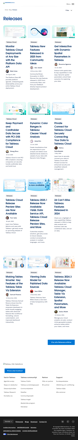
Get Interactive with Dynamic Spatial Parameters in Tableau (63, 53)
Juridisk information (9, 427)
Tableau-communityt (29, 377)
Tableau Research (10, 392)
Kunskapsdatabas (62, 381)
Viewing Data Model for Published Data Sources (39, 282)
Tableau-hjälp (61, 388)
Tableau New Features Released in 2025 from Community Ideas (37, 55)
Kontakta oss (8, 396)
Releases (14, 10)
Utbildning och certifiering (65, 385)
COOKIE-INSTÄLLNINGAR (29, 431)
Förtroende (19, 422)
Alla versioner (60, 392)
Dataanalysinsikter (10, 388)
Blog (10, 10)
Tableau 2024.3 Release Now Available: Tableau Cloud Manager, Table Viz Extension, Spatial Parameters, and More (63, 292)
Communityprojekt (27, 396)
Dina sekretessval (12, 434)
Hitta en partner (47, 381)
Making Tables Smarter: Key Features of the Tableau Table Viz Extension (14, 283)
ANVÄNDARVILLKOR (23, 427)
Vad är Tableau (9, 377)
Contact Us (43, 422)
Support (59, 377)
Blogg (27, 422)
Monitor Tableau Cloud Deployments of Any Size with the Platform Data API (14, 56)
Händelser (24, 407)
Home (6, 10)
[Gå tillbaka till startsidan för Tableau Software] (10, 2)
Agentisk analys (9, 381)
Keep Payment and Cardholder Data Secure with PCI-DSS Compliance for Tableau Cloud (14, 135)
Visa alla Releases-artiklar (61, 342)
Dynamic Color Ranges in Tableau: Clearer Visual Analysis (39, 130)
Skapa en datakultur (10, 385)
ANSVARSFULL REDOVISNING (12, 431)
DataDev (23, 392)
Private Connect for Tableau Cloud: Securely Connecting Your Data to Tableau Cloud (63, 133)
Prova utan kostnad (15, 371)
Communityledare (27, 388)
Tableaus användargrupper (30, 385)
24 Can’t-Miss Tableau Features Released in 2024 (62, 206)
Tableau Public (26, 381)
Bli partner (45, 385)
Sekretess (33, 427)
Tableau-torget (26, 399)
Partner (45, 377)
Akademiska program (28, 403)
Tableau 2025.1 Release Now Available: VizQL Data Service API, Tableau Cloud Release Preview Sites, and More (38, 213)
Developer (34, 422)
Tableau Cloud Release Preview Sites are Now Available (14, 206)
